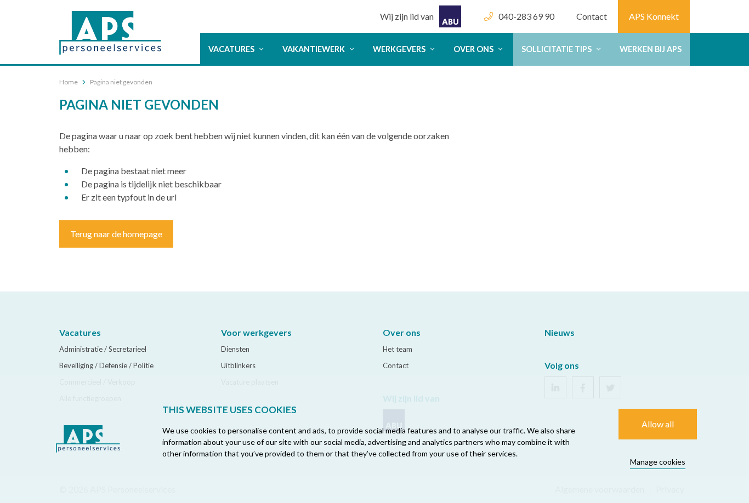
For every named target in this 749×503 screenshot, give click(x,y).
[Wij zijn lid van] (420, 5)
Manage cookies (657, 461)
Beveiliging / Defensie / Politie (106, 365)
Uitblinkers (238, 365)
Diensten (235, 349)
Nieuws (559, 332)
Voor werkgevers (256, 332)
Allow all (658, 424)
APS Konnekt (654, 16)
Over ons (474, 49)
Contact (591, 16)
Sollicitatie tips (557, 49)
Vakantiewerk (314, 49)
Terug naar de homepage (116, 233)
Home (68, 82)
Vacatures (232, 49)
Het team (397, 349)
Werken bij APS (651, 49)
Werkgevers (400, 49)
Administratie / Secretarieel (102, 349)
